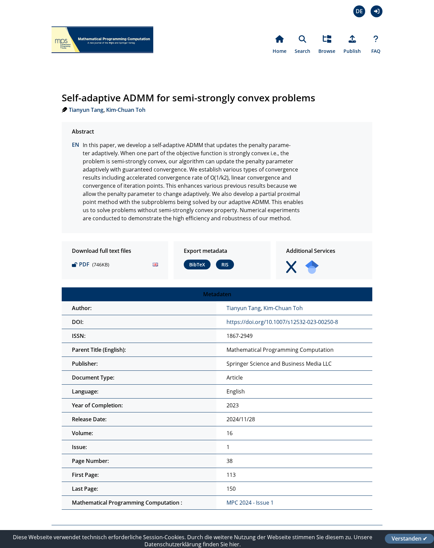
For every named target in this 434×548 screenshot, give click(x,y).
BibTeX (197, 264)
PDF (84, 264)
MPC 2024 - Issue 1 (250, 502)
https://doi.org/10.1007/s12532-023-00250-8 (282, 322)
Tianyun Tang (86, 110)
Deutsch (359, 11)
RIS (225, 264)
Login (376, 11)
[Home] (102, 57)
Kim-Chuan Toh (125, 110)
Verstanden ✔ (409, 538)
